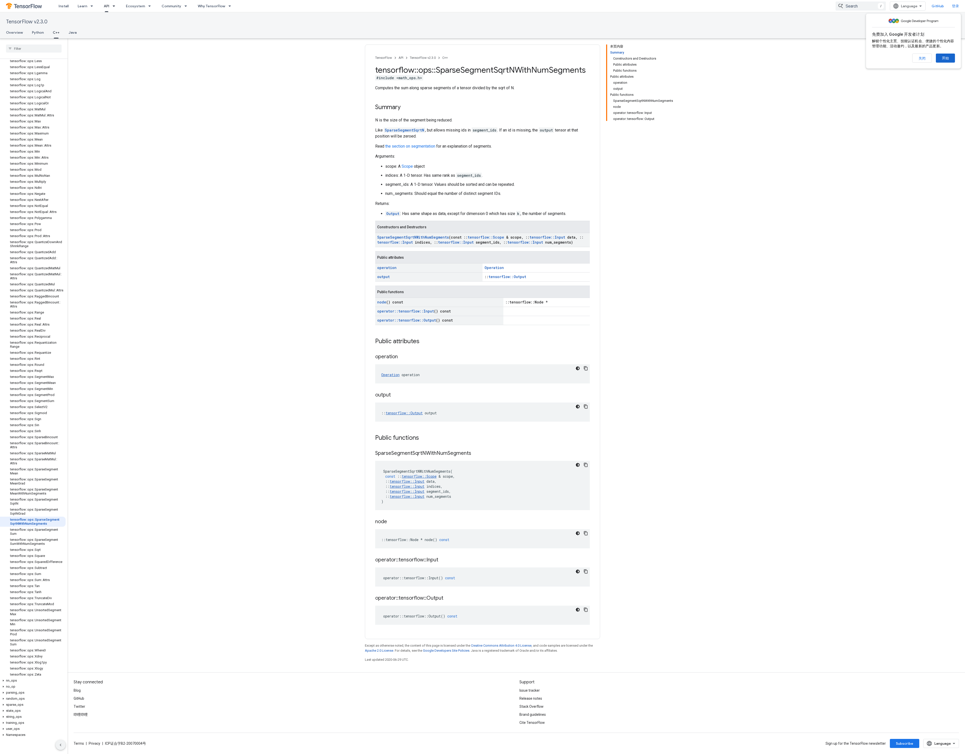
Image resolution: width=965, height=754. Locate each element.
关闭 (922, 58)
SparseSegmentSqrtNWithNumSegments (413, 237)
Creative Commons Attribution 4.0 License (501, 645)
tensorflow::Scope (486, 237)
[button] (33, 681)
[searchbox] (34, 49)
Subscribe (904, 743)
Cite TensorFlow (532, 723)
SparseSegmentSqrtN (404, 130)
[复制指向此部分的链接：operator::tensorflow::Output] (448, 598)
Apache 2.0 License (379, 650)
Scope (407, 166)
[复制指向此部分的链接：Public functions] (424, 438)
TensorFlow (383, 58)
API (106, 6)
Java (73, 32)
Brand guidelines (532, 715)
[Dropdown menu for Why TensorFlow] (231, 6)
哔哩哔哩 (81, 715)
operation (387, 267)
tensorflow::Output (507, 276)
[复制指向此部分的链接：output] (396, 395)
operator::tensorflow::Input (405, 311)
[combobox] (861, 6)
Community (171, 6)
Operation (494, 267)
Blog (77, 690)
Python (38, 32)
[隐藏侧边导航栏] (61, 745)
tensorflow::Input (547, 237)
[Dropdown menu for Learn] (93, 6)
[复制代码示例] (586, 368)
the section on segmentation (410, 146)
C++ (56, 32)
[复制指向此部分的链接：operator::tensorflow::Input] (443, 560)
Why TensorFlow (211, 6)
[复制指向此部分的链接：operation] (403, 357)
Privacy (94, 743)
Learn (82, 6)
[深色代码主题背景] (578, 368)
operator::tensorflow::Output (406, 320)
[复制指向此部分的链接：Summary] (406, 108)
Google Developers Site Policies (446, 650)
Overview (14, 32)
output (383, 276)
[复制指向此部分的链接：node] (392, 522)
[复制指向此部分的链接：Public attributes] (424, 342)
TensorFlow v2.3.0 (26, 22)
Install (64, 6)
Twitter (79, 706)
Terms (79, 743)
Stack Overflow (531, 706)
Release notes (530, 698)
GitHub (938, 6)
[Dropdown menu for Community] (187, 6)
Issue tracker (529, 690)
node (381, 302)
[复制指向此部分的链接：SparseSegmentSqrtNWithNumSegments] (476, 454)
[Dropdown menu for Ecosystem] (151, 6)
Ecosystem (135, 6)
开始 (945, 58)
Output (392, 213)
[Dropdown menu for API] (115, 6)
